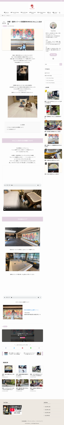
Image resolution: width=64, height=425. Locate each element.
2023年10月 (47, 412)
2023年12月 (47, 406)
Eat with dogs (49, 75)
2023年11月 (47, 409)
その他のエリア (12, 129)
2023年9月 (47, 415)
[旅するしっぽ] (32, 6)
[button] (6, 348)
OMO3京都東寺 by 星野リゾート (31, 310)
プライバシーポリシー (32, 421)
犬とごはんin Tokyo (50, 78)
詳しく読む (53, 54)
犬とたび (5, 26)
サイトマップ (39, 421)
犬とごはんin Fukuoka (50, 82)
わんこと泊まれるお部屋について (16, 127)
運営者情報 (24, 421)
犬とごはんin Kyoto (50, 80)
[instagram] (61, 1)
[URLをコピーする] (39, 348)
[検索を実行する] (61, 64)
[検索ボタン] (59, 13)
